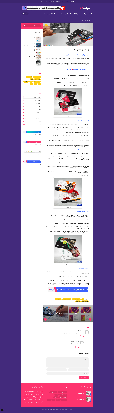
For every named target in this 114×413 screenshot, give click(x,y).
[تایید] (24, 26)
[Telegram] (23, 14)
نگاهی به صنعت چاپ (31, 51)
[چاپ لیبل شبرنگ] (38, 62)
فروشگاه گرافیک (55, 409)
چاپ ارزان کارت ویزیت (76, 299)
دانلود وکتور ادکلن (81, 399)
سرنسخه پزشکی (32, 39)
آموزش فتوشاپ (29, 77)
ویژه (35, 84)
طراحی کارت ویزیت (85, 301)
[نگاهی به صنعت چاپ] (38, 51)
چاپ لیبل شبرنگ (32, 62)
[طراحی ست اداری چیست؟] (38, 57)
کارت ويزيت (38, 398)
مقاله (58, 14)
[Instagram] (26, 14)
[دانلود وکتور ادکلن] (88, 399)
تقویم (66, 14)
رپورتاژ (62, 14)
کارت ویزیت (78, 301)
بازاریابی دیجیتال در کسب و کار (29, 45)
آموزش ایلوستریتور (37, 77)
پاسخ (82, 336)
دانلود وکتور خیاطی (81, 393)
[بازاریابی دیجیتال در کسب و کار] (38, 45)
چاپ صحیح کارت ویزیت (66, 299)
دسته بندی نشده (37, 81)
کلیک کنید (42, 1)
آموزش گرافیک (77, 14)
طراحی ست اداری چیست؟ (30, 57)
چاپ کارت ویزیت (58, 299)
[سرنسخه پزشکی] (38, 39)
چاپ (70, 14)
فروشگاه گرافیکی (50, 14)
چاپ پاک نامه (80, 331)
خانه (90, 14)
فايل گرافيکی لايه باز (38, 393)
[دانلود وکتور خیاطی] (88, 393)
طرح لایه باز (84, 14)
